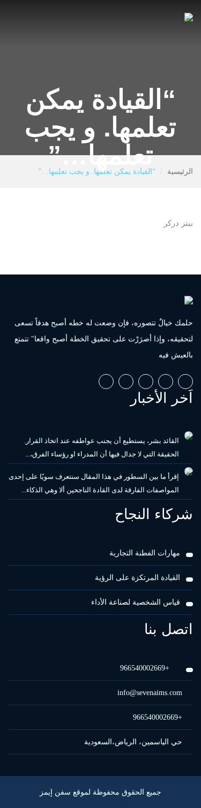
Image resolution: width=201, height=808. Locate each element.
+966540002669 (146, 668)
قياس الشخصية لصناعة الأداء (135, 602)
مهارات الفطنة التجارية (144, 553)
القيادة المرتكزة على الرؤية (137, 578)
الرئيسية (180, 171)
